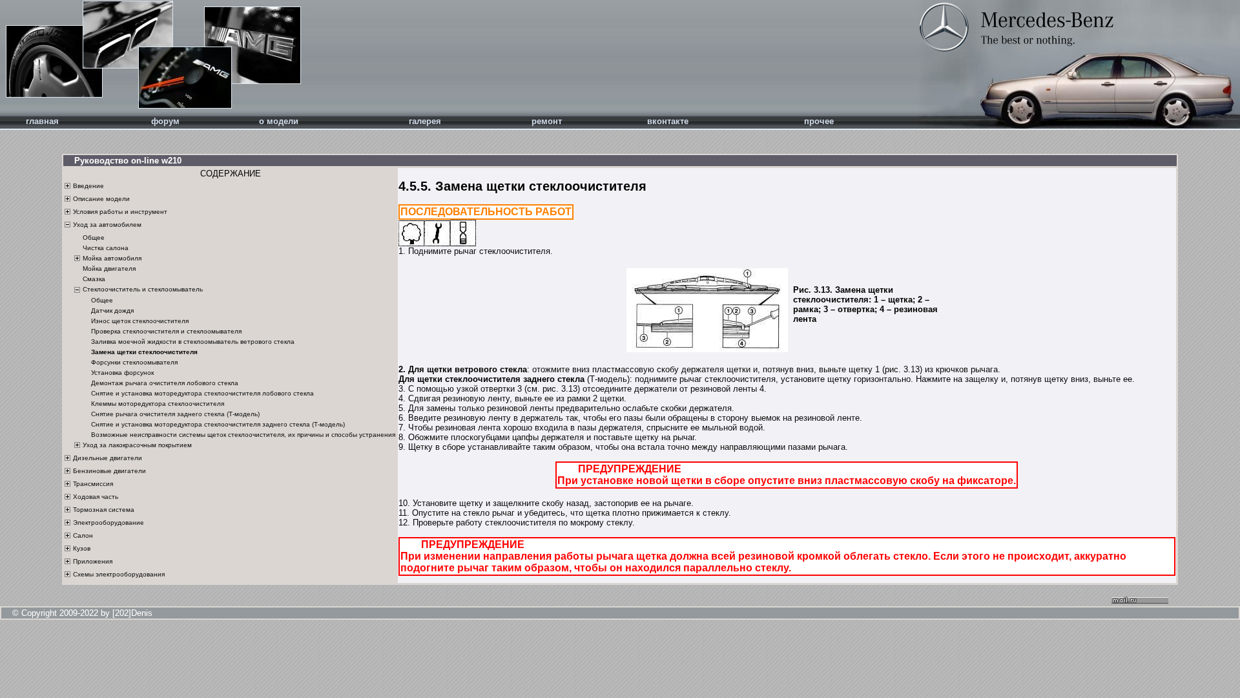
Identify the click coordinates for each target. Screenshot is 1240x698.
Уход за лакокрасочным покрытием (137, 445)
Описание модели (101, 198)
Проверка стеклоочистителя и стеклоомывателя (166, 331)
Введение (88, 185)
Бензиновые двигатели (109, 470)
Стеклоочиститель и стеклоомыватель (143, 289)
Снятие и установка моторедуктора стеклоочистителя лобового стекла (202, 393)
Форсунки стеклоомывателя (134, 362)
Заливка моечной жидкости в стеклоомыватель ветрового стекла (192, 341)
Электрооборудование (108, 522)
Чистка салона (106, 247)
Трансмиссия (93, 483)
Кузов (81, 548)
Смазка (94, 279)
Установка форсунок (122, 372)
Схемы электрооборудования (119, 574)
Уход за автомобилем (107, 224)
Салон (83, 535)
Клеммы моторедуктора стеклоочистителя (157, 403)
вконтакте (667, 121)
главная (42, 121)
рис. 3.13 (902, 369)
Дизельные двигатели (107, 457)
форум (165, 121)
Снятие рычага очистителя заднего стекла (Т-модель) (175, 414)
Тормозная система (103, 509)
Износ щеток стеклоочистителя (140, 320)
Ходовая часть (95, 496)
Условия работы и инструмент (120, 211)
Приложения (92, 561)
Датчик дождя (112, 310)
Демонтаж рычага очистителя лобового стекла (164, 382)
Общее (94, 237)
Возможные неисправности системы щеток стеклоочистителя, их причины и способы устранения (243, 434)
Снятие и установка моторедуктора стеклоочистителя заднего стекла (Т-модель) (218, 424)
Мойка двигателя (109, 269)
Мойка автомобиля (112, 258)
